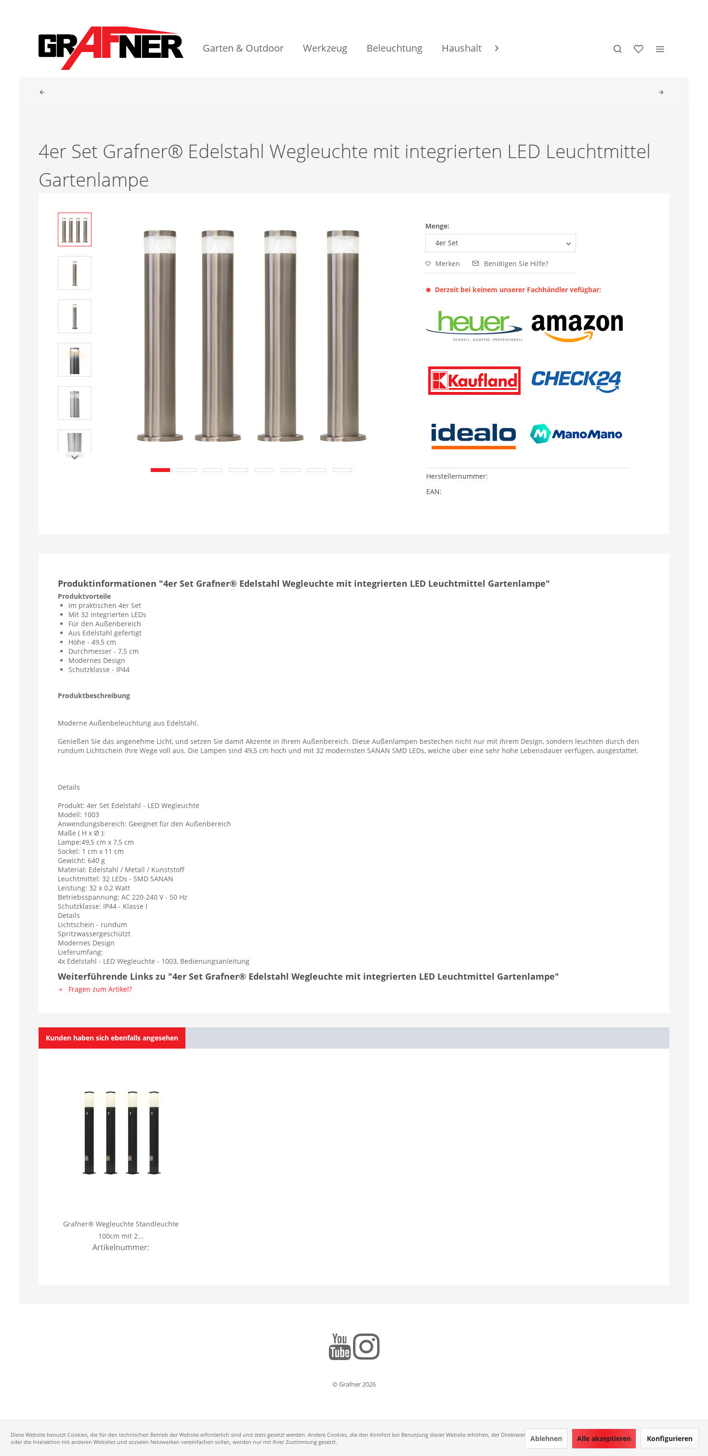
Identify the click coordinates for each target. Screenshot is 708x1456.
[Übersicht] (44, 92)
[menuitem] (243, 48)
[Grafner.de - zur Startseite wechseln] (111, 48)
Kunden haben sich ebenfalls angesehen (112, 1037)
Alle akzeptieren (604, 1438)
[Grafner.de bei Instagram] (366, 1348)
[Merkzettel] (638, 48)
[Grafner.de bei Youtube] (339, 1348)
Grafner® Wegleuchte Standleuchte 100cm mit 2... (121, 1229)
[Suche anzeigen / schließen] (617, 48)
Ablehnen (546, 1438)
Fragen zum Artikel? (99, 989)
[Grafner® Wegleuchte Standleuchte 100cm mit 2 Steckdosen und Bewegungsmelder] (121, 1133)
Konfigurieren (670, 1438)
